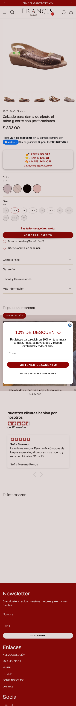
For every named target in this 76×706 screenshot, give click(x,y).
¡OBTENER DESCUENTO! (38, 365)
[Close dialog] (70, 325)
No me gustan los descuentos (38, 373)
